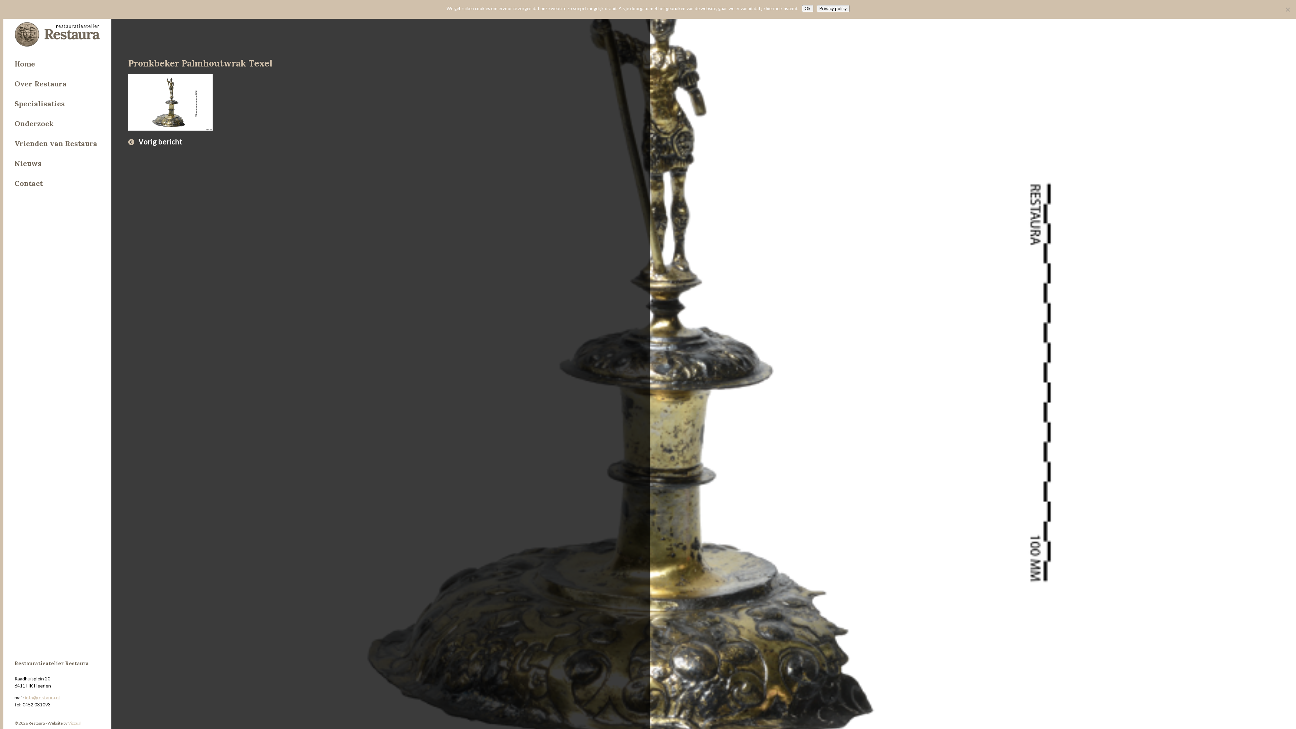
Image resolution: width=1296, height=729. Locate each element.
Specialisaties (40, 103)
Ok (808, 8)
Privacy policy (833, 8)
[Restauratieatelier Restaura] (57, 35)
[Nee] (1287, 9)
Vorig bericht (160, 141)
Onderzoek (34, 123)
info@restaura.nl (42, 697)
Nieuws (28, 163)
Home (25, 64)
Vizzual (74, 723)
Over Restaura (40, 83)
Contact (29, 183)
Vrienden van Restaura (56, 143)
